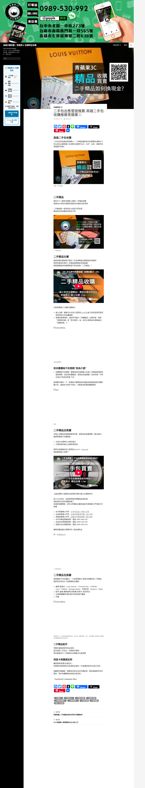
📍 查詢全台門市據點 (11, 113)
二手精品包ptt (69, 698)
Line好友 (84, 312)
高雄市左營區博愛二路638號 (81, 517)
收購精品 (58, 144)
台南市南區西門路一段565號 (81, 514)
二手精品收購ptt (73, 700)
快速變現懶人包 (117, 45)
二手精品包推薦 (80, 698)
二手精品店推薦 (91, 698)
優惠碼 (125, 45)
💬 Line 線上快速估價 (12, 121)
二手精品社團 (84, 700)
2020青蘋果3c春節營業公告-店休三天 (65, 721)
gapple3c (68, 119)
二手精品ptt (58, 698)
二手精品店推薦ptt (60, 700)
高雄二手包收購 (59, 703)
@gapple (84, 449)
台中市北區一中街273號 (80, 512)
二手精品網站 (94, 700)
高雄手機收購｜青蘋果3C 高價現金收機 (19, 45)
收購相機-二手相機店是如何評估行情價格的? (68, 713)
